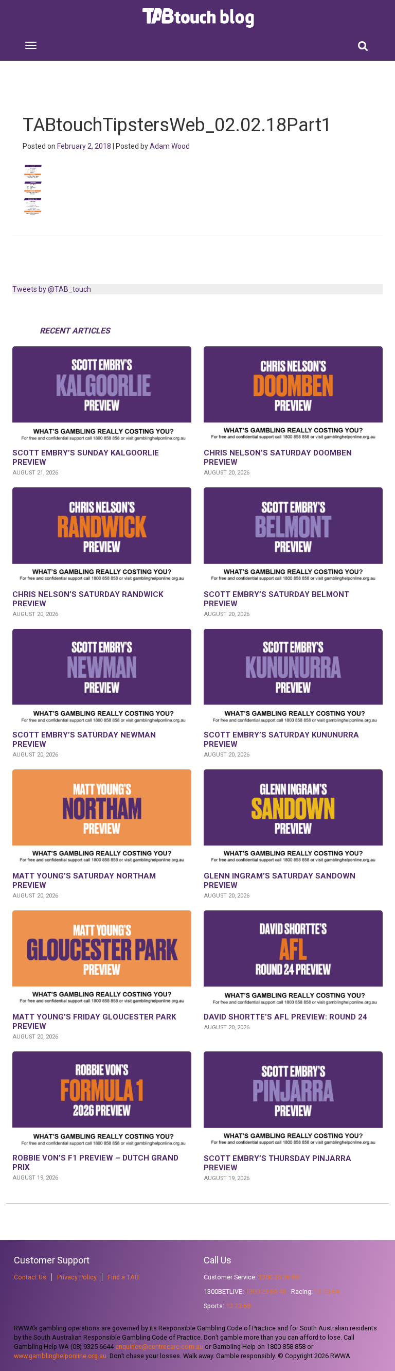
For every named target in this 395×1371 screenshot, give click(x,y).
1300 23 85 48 (265, 1291)
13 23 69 (326, 1291)
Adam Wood (170, 146)
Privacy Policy (77, 1277)
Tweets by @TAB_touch (51, 289)
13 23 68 (238, 1306)
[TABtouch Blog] (199, 18)
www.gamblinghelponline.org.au (60, 1356)
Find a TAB (123, 1277)
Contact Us (30, 1277)
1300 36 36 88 (278, 1277)
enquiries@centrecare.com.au (159, 1346)
